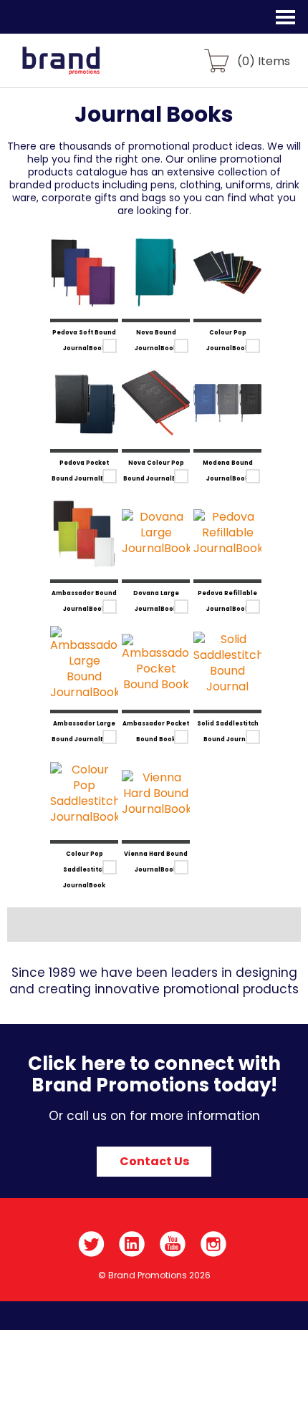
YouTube (173, 1244)
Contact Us (154, 1161)
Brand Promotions (87, 68)
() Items (263, 60)
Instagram (214, 1244)
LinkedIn (132, 1244)
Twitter (91, 1244)
